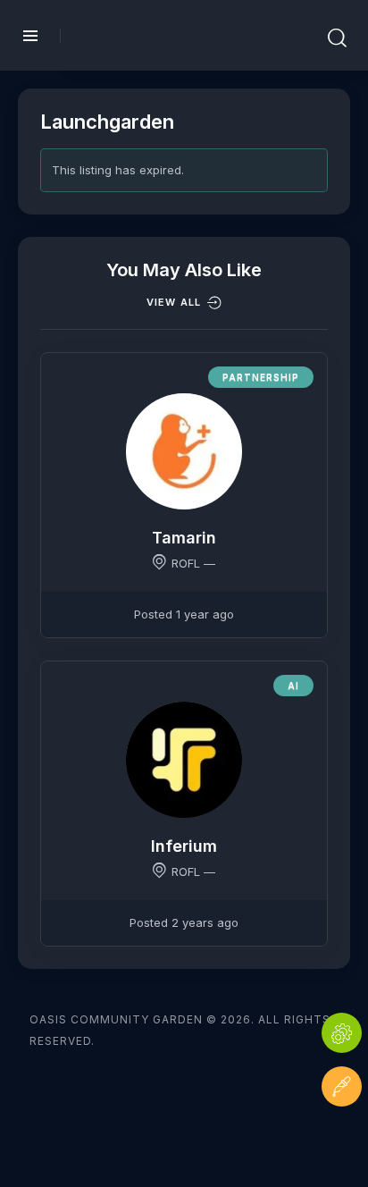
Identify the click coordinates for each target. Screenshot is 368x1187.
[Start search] (337, 38)
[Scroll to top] (342, 1140)
